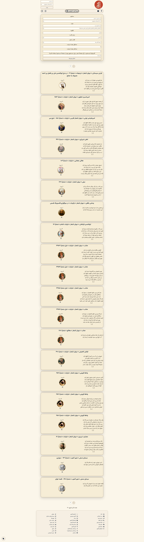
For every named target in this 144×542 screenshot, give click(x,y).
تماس (53, 531)
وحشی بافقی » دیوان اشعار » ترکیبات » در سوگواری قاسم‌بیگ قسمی (72, 203)
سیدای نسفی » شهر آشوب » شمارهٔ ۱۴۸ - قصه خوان (72, 479)
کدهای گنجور (73, 514)
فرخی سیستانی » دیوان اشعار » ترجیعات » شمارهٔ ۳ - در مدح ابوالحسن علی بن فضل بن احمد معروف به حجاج (72, 74)
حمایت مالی (51, 520)
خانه (102, 514)
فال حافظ (100, 520)
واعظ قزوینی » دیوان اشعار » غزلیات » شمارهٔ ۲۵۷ (72, 394)
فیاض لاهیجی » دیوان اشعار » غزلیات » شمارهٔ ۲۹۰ (72, 351)
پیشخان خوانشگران (72, 529)
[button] (101, 11)
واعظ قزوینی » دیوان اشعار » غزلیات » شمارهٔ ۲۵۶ (72, 373)
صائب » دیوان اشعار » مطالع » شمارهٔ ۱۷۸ (72, 330)
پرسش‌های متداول (50, 516)
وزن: (72, 23)
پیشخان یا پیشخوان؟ (71, 531)
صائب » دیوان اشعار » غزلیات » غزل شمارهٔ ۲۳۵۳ (72, 245)
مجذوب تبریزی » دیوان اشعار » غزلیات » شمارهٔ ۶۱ (72, 436)
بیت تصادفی (100, 516)
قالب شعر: (72, 40)
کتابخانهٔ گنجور (73, 520)
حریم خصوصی (51, 533)
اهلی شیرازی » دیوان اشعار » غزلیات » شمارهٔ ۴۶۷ (72, 139)
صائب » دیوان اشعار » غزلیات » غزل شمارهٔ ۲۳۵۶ (72, 309)
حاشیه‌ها (101, 524)
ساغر (75, 518)
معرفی (53, 514)
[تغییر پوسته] (3, 538)
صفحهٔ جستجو (61, 53)
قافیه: (72, 31)
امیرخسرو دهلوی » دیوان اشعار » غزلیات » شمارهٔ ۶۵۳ (72, 97)
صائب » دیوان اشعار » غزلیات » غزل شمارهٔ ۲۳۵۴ (72, 267)
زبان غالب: (72, 35)
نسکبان (74, 533)
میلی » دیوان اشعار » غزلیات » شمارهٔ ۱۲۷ (72, 182)
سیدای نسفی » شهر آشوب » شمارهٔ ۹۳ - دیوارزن (72, 458)
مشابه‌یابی (100, 526)
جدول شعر (100, 518)
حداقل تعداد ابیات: (72, 45)
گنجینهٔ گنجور (73, 522)
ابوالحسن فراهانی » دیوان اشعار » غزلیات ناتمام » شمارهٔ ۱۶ (72, 224)
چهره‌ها (52, 518)
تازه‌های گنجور (100, 529)
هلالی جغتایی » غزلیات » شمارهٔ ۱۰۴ (72, 160)
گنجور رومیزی (73, 516)
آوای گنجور (74, 526)
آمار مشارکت (51, 524)
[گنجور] (98, 4)
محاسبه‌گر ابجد (73, 524)
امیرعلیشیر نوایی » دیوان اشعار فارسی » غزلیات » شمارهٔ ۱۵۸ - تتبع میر (72, 118)
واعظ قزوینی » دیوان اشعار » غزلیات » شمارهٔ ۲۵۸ (72, 415)
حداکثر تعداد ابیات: (72, 49)
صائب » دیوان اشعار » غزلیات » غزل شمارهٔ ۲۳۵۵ (72, 288)
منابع (53, 529)
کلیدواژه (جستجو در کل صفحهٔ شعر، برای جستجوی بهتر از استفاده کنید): (72, 53)
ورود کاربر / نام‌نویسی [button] (73, 11)
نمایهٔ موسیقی (100, 522)
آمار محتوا (52, 522)
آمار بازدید (52, 526)
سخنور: (72, 16)
